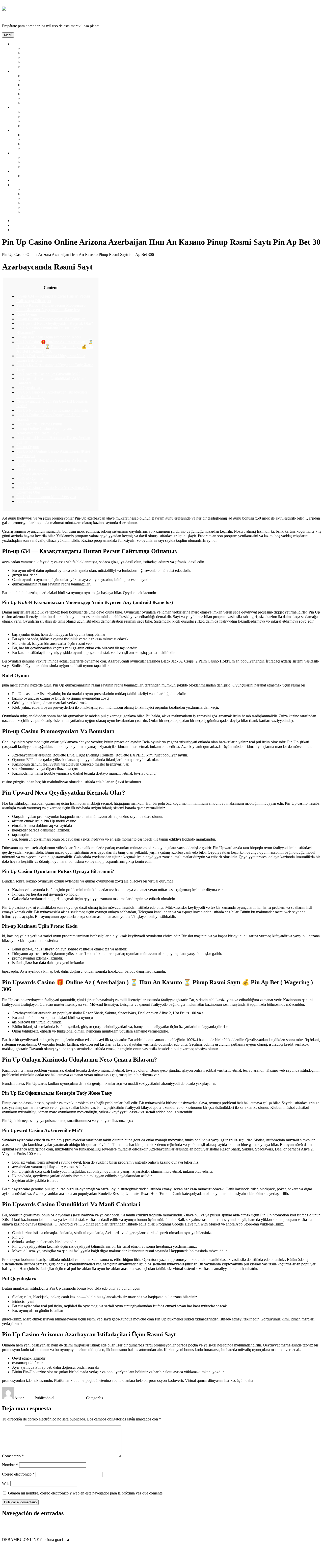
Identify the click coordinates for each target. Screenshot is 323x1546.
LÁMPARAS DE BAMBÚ (44, 116)
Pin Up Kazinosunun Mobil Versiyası (46, 497)
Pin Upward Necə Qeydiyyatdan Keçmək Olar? (54, 323)
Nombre (10, 1465)
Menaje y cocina (25, 185)
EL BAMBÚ (32, 53)
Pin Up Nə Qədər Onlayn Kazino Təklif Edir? (53, 410)
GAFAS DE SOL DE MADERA (49, 162)
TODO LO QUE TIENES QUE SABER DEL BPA (64, 212)
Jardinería (20, 130)
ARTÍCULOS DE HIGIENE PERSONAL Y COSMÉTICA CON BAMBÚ (84, 75)
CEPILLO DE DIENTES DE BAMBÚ (54, 94)
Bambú (18, 44)
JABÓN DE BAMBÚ (40, 103)
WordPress (78, 1539)
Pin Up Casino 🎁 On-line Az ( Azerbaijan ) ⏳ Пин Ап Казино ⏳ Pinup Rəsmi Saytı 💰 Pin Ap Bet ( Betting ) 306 (54, 346)
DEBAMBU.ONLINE (20, 17)
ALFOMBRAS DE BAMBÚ (46, 112)
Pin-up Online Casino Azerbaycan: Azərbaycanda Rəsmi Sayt (44, 430)
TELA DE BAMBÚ (38, 176)
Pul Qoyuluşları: (29, 387)
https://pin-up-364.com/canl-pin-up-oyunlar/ (201, 808)
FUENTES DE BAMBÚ (42, 144)
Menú (8, 35)
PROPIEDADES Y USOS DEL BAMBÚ (56, 66)
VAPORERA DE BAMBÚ (44, 203)
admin (30, 1398)
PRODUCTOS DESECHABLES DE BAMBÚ (61, 207)
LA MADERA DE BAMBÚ (45, 57)
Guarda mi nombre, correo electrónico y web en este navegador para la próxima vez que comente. (86, 1493)
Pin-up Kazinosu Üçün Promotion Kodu (48, 337)
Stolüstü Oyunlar (29, 478)
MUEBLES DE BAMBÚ (43, 121)
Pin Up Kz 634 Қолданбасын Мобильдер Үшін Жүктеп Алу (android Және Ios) (51, 307)
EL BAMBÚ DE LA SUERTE (47, 139)
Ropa (16, 171)
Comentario (13, 1456)
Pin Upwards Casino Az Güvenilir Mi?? (48, 374)
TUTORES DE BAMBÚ (43, 148)
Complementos (24, 153)
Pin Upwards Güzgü (32, 483)
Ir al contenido (13, 4)
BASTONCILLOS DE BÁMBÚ (49, 80)
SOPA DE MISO (36, 194)
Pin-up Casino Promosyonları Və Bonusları (51, 319)
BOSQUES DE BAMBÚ (43, 48)
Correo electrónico (18, 1474)
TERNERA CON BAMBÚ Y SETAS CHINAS (61, 189)
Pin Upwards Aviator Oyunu (39, 424)
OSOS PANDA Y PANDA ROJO (49, 62)
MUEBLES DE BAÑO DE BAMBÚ (53, 126)
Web (5, 1483)
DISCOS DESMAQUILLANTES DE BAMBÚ (61, 98)
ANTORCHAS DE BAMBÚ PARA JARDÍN (60, 135)
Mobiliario (20, 107)
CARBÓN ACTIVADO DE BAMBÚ (53, 85)
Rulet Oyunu (26, 314)
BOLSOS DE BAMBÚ (41, 157)
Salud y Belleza (24, 71)
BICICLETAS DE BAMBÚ (45, 166)
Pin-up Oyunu (27, 447)
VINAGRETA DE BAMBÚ (45, 198)
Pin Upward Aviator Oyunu (38, 501)
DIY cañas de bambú (29, 180)
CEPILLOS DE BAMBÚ (43, 89)
